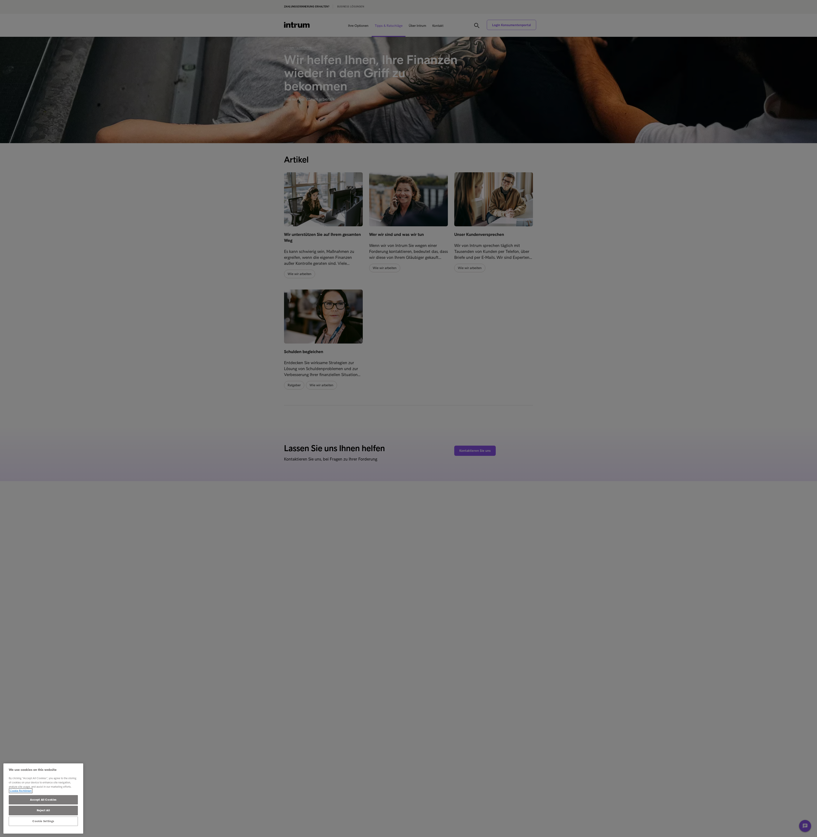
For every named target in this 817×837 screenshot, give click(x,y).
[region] (43, 798)
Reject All (43, 810)
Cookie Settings (43, 821)
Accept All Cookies (43, 799)
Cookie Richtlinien (20, 790)
